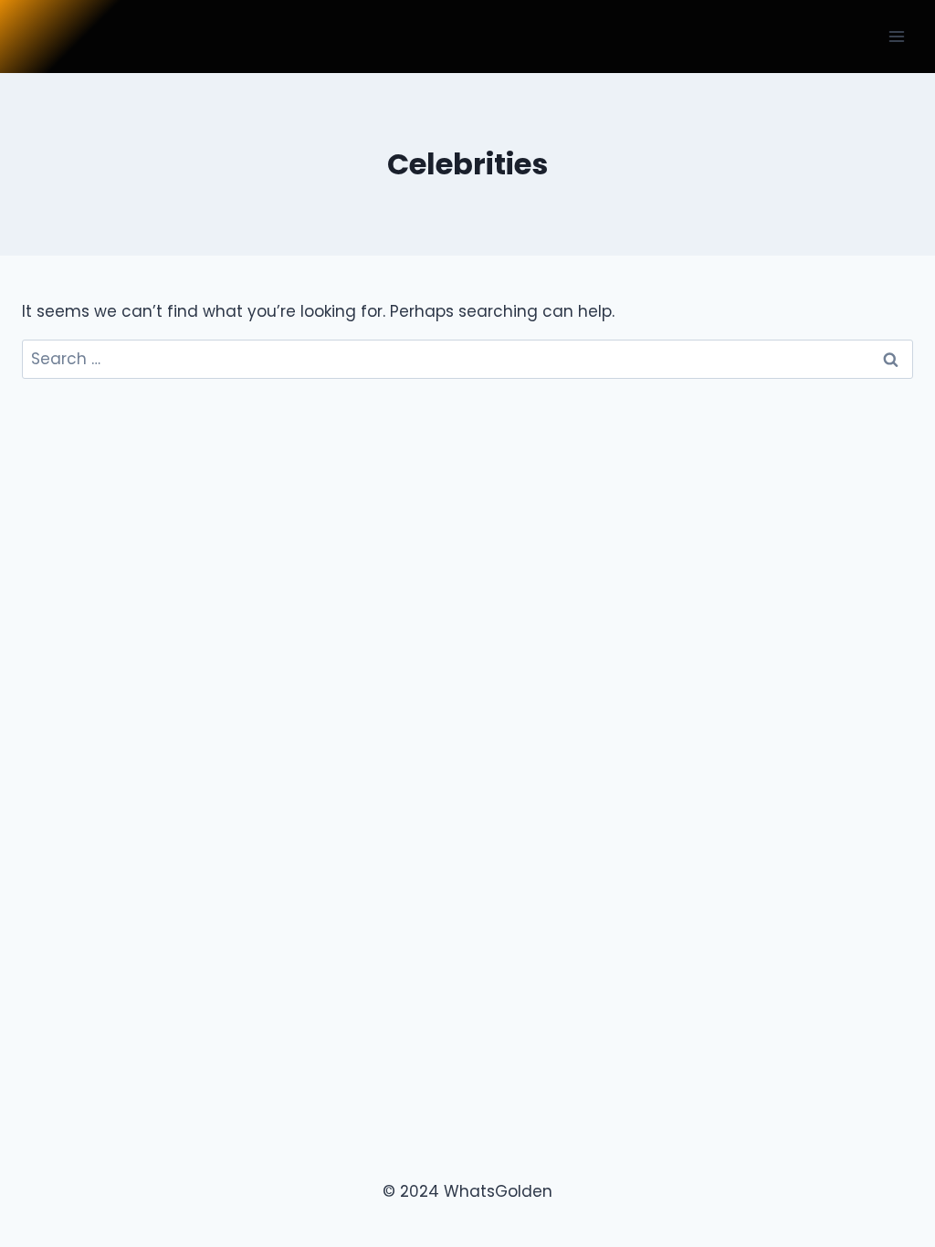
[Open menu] (896, 36)
